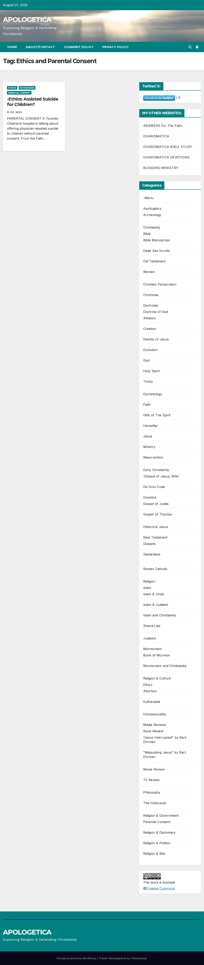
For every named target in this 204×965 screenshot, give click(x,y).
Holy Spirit (151, 371)
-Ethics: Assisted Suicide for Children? (32, 101)
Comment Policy (79, 47)
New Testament (155, 537)
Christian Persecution (159, 284)
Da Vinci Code (154, 487)
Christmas (151, 295)
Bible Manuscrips (156, 240)
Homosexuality (154, 714)
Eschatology (152, 394)
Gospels (149, 544)
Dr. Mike (16, 112)
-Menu (148, 198)
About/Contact (40, 47)
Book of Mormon (156, 655)
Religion (149, 581)
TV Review (151, 780)
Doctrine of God (155, 312)
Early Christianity (156, 470)
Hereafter (150, 426)
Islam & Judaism (155, 605)
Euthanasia (27, 88)
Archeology (152, 215)
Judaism (149, 638)
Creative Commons (160, 888)
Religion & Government (161, 815)
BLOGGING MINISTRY (160, 168)
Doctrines (150, 305)
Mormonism (152, 649)
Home (12, 47)
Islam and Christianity (159, 615)
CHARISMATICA (156, 136)
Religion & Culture (157, 678)
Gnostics (150, 497)
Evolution (150, 350)
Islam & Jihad (153, 594)
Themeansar (139, 958)
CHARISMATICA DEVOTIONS (166, 157)
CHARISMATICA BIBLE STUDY (167, 147)
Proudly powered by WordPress (77, 958)
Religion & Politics (156, 843)
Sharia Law (152, 626)
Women (149, 272)
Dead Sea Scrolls (156, 251)
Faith (147, 405)
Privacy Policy (115, 47)
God (146, 360)
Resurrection (153, 457)
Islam (147, 588)
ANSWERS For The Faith (162, 126)
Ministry (149, 447)
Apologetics (152, 208)
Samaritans (152, 554)
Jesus (147, 436)
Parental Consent (19, 93)
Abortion (150, 691)
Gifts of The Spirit (157, 415)
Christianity (151, 227)
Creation (149, 329)
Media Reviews (154, 725)
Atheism (149, 318)
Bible (147, 234)
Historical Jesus (155, 527)
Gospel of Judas (156, 504)
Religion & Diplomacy (159, 832)
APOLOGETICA (27, 19)
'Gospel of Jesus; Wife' (161, 476)
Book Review (153, 731)
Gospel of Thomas (157, 514)
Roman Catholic (155, 569)
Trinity (148, 381)
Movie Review (154, 769)
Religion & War (154, 853)
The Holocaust (154, 803)
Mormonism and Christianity (164, 666)
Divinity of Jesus (156, 339)
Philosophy (152, 792)
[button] (190, 47)
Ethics (12, 88)
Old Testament (154, 261)
